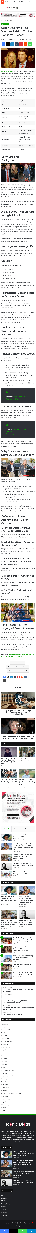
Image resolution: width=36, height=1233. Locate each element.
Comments (28, 829)
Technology (5, 1105)
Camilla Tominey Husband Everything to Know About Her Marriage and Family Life (23, 940)
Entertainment (6, 1047)
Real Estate (5, 1087)
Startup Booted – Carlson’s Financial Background (16, 431)
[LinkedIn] (11, 677)
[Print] (4, 680)
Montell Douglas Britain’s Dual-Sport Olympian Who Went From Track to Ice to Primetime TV (26, 900)
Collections (5, 1038)
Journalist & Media (7, 1076)
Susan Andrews (6, 71)
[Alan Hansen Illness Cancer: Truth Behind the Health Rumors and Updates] (27, 773)
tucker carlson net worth (18, 671)
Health (4, 1067)
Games (4, 1058)
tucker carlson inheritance (18, 667)
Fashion (4, 1050)
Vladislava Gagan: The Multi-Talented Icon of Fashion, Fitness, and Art (9, 782)
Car (3, 1032)
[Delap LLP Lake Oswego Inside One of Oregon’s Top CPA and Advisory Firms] (6, 857)
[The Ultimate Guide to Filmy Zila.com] (6, 967)
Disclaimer (4, 1198)
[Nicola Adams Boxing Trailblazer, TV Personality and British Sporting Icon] (6, 837)
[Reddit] (22, 677)
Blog (3, 1027)
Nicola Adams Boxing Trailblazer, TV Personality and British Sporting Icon (23, 837)
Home (4, 20)
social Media (6, 1099)
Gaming (4, 1061)
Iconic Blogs (17, 1226)
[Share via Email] (29, 677)
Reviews (4, 1090)
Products (5, 1084)
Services (5, 1096)
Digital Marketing (7, 1041)
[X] (8, 677)
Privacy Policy (5, 1204)
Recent (6, 829)
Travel (4, 1107)
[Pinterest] (18, 677)
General (4, 1064)
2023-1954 (22, 758)
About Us (4, 1209)
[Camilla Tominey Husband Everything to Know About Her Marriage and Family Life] (6, 940)
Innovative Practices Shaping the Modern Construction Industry (23, 957)
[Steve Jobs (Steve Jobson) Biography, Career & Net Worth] (6, 866)
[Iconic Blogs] (12, 7)
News (4, 1081)
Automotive (5, 1024)
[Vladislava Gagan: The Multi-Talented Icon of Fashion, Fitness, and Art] (9, 773)
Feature (4, 1053)
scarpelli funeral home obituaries (12, 1093)
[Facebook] (4, 677)
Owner (4, 39)
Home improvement (8, 1070)
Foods (4, 1056)
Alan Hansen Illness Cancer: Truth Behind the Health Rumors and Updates (27, 782)
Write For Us (5, 1212)
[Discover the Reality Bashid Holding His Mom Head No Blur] (6, 975)
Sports (4, 1102)
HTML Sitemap (5, 1201)
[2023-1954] (27, 752)
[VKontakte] (25, 677)
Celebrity (9, 20)
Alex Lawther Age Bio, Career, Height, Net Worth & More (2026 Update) (8, 760)
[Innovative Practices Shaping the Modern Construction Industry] (6, 958)
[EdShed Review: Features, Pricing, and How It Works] (6, 874)
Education (5, 1044)
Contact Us (4, 1206)
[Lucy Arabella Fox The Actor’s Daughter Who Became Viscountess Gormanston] (6, 949)
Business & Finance (8, 1030)
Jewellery (5, 1073)
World (4, 1110)
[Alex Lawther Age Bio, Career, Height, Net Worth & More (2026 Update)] (9, 752)
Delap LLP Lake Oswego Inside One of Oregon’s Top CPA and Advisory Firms (23, 856)
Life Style (5, 1079)
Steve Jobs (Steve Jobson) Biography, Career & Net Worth (25, 922)
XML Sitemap (5, 1215)
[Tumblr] (15, 677)
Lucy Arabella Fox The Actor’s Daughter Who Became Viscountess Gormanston (23, 949)
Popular (16, 829)
